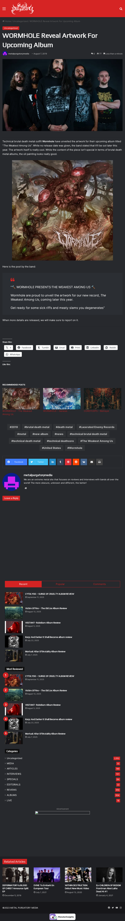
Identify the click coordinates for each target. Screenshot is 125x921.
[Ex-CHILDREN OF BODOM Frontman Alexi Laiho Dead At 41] (109, 874)
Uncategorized (20, 21)
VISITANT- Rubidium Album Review (43, 622)
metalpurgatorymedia (18, 53)
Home (7, 21)
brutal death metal (37, 427)
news (59, 434)
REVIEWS (12, 789)
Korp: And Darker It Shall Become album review (48, 637)
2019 (14, 427)
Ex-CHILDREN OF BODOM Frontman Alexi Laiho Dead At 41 (108, 888)
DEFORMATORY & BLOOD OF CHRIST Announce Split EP (15, 888)
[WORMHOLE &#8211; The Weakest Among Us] (21, 398)
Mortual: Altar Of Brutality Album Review (45, 651)
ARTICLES (12, 768)
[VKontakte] (84, 462)
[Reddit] (76, 462)
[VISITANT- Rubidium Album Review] (14, 627)
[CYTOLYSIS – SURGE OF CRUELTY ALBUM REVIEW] (14, 598)
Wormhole (75, 447)
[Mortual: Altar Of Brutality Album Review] (14, 656)
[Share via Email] (91, 462)
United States (52, 447)
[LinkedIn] (52, 462)
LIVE (9, 800)
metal (22, 434)
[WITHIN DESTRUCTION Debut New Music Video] (78, 874)
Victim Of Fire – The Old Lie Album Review (46, 608)
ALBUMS (12, 795)
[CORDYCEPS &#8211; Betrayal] (102, 398)
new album (41, 434)
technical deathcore (61, 441)
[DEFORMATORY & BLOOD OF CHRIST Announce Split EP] (15, 874)
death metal (65, 427)
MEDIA (10, 763)
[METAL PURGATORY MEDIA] (22, 8)
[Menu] (4, 9)
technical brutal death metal (89, 434)
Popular (60, 584)
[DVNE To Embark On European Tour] (47, 874)
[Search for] (121, 9)
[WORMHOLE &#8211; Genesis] (62, 398)
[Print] (99, 462)
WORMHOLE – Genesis (55, 411)
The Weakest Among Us (97, 441)
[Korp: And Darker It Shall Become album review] (14, 641)
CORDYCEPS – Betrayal (96, 411)
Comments (99, 584)
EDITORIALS (13, 784)
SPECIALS (12, 779)
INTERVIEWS (14, 773)
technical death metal (26, 441)
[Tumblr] (60, 462)
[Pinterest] (68, 462)
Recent (23, 584)
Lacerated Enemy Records (97, 427)
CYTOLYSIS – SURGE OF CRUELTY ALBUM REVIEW (49, 594)
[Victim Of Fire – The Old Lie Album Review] (14, 613)
